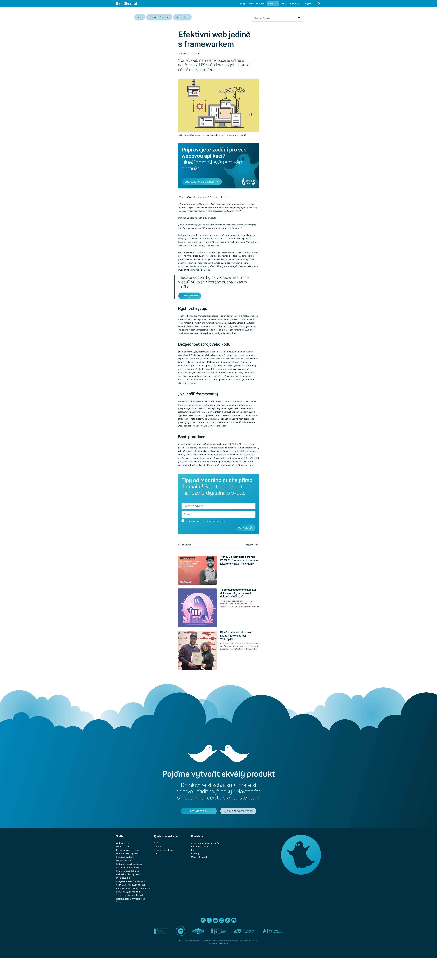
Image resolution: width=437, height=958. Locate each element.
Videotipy (196, 853)
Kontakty (158, 853)
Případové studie (199, 846)
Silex (223, 405)
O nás (156, 843)
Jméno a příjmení (194, 506)
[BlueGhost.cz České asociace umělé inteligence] (272, 931)
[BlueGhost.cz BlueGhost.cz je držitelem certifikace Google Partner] (161, 931)
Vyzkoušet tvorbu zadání (199, 181)
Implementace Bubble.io (128, 867)
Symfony (217, 411)
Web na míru (122, 843)
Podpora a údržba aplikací (129, 864)
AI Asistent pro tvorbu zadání (205, 843)
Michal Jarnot (183, 53)
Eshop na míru (123, 846)
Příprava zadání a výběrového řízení (130, 900)
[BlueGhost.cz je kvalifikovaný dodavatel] (244, 931)
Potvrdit (243, 527)
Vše (139, 17)
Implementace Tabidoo (127, 871)
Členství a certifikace (164, 850)
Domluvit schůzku (199, 811)
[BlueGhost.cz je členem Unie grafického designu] (219, 931)
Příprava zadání (123, 860)
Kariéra (157, 846)
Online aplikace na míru (127, 850)
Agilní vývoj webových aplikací (130, 884)
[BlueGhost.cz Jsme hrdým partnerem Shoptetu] (181, 931)
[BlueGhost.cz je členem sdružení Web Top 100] (198, 931)
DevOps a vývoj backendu (128, 891)
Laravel (227, 411)
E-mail (187, 514)
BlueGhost (224, 943)
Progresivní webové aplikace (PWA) (133, 888)
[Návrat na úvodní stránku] (127, 3)
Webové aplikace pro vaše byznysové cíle (129, 876)
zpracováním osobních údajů (213, 521)
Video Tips (182, 17)
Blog (193, 850)
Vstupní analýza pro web (128, 853)
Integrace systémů (125, 857)
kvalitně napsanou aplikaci (210, 454)
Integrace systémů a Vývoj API (130, 881)
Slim (234, 405)
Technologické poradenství (129, 895)
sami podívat (221, 418)
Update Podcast (159, 17)
